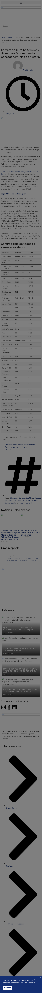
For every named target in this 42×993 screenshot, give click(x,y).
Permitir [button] (7, 988)
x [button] (40, 977)
